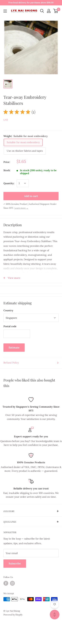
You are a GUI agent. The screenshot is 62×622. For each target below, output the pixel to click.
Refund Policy (11, 362)
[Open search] (42, 11)
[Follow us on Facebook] (5, 583)
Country (8, 310)
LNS (5, 119)
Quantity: (8, 183)
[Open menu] (5, 11)
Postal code (10, 326)
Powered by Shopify (12, 614)
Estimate (14, 347)
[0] (56, 11)
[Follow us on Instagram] (12, 583)
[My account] (48, 11)
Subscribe (15, 563)
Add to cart (31, 196)
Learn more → (21, 208)
